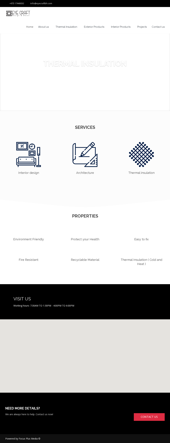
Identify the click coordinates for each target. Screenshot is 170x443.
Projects (142, 26)
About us (43, 26)
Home (29, 26)
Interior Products (120, 26)
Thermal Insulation (66, 26)
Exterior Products (94, 26)
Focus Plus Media (28, 438)
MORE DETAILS (85, 78)
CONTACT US (149, 417)
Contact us (158, 26)
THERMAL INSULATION (85, 63)
